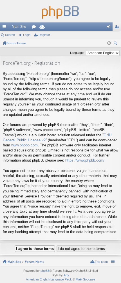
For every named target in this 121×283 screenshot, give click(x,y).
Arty (66, 275)
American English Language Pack (49, 279)
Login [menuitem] (109, 28)
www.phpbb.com (24, 145)
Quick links (5, 28)
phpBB (45, 270)
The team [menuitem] (101, 261)
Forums (35, 28)
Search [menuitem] (116, 44)
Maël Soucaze (85, 279)
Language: (77, 52)
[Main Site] (60, 11)
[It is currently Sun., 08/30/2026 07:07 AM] (109, 43)
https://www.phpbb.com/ (84, 160)
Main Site (19, 27)
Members (43, 28)
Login (26, 34)
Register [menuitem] (118, 28)
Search (10, 34)
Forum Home (34, 261)
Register (44, 34)
